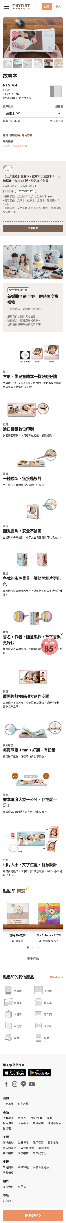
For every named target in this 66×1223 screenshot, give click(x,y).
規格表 (59, 106)
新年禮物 (8, 1153)
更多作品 (33, 958)
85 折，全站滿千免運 (15, 145)
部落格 (22, 1186)
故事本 (31, 200)
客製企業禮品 (41, 1167)
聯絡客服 (23, 1167)
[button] (17, 914)
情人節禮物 (9, 1147)
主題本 (41, 200)
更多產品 (55, 977)
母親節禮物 (27, 1147)
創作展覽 (23, 1103)
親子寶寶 (38, 1142)
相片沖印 (8, 1123)
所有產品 (8, 1117)
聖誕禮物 (43, 1147)
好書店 (7, 1200)
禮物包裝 (15, 135)
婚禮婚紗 (8, 1142)
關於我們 (8, 1186)
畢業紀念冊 (39, 1153)
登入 (58, 6)
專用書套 (27, 135)
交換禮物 (23, 1153)
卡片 (59, 200)
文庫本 (21, 200)
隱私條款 (8, 1172)
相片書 (22, 1117)
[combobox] (33, 114)
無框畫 (51, 200)
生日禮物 (23, 1142)
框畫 (49, 1117)
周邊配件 (38, 1123)
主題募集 (8, 1103)
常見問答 (8, 1167)
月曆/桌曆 (36, 1117)
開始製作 (32, 1216)
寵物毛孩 (53, 1142)
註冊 (46, 6)
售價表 (7, 1128)
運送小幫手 (54, 1123)
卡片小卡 (23, 1123)
